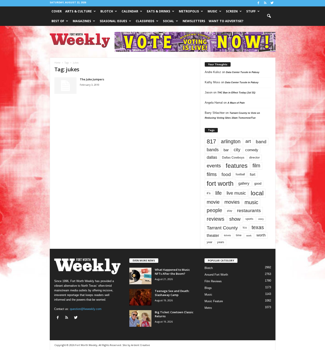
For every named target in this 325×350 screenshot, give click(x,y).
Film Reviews (213, 281)
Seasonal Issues (113, 21)
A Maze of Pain (236, 102)
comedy (251, 150)
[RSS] (265, 3)
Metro (208, 307)
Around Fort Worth (216, 274)
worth (261, 235)
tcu (245, 227)
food (226, 174)
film (256, 165)
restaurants (249, 210)
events (214, 165)
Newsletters (194, 21)
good (257, 183)
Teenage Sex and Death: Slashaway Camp (172, 293)
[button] (269, 16)
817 (211, 141)
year (209, 242)
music (251, 202)
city (237, 149)
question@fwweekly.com (85, 309)
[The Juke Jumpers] (65, 85)
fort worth (220, 183)
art (248, 141)
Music (212, 11)
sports (249, 218)
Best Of (58, 21)
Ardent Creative (140, 345)
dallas (212, 157)
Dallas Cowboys (233, 157)
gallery (243, 183)
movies (232, 202)
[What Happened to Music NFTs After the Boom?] (140, 276)
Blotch (106, 11)
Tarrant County (222, 227)
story (261, 219)
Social (168, 21)
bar (226, 150)
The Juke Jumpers (92, 79)
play (229, 210)
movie (213, 202)
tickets (227, 235)
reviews (215, 219)
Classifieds (145, 21)
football (240, 174)
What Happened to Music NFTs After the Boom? (172, 272)
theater (213, 235)
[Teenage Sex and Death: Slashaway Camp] (140, 297)
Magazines (82, 21)
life (218, 193)
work (249, 235)
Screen (232, 11)
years (220, 242)
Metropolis (189, 11)
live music (236, 192)
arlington (231, 141)
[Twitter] (272, 3)
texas (258, 227)
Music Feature (214, 301)
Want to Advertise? (226, 21)
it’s (208, 193)
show (235, 219)
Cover (57, 11)
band (261, 141)
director (254, 157)
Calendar (130, 11)
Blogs (208, 288)
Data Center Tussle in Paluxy (242, 72)
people (214, 210)
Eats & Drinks (158, 11)
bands (213, 149)
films (212, 174)
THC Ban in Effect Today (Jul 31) (236, 92)
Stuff (251, 11)
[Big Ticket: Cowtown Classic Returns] (140, 318)
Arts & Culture (78, 11)
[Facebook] (258, 3)
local (257, 193)
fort (252, 174)
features (237, 165)
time (238, 235)
